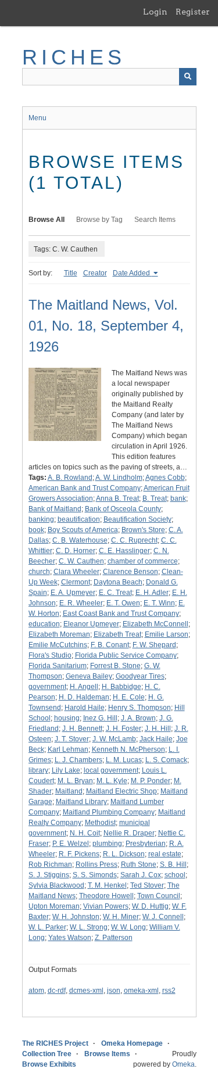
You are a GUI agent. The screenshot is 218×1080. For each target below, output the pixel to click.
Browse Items (107, 1054)
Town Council (158, 896)
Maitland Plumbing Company (109, 812)
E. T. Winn (159, 603)
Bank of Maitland (54, 509)
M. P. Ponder (150, 781)
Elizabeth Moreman (59, 634)
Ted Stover (147, 885)
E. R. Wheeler (81, 603)
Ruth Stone (138, 864)
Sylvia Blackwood (56, 885)
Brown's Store (143, 530)
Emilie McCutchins (57, 645)
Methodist (100, 823)
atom (36, 990)
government (47, 687)
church (39, 572)
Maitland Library (81, 802)
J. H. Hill (158, 728)
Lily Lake (66, 770)
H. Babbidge (121, 687)
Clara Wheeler (76, 572)
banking (41, 519)
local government (111, 770)
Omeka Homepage (132, 1043)
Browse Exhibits (49, 1064)
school (175, 875)
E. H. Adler (152, 593)
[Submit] (187, 76)
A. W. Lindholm (118, 477)
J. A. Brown (138, 718)
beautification (79, 519)
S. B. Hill (173, 864)
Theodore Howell (106, 896)
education (44, 624)
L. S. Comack (166, 760)
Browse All (46, 220)
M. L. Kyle (112, 781)
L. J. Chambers (78, 760)
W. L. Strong (89, 927)
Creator (95, 273)
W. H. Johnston (75, 917)
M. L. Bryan (75, 781)
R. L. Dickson (124, 854)
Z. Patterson (114, 938)
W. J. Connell (163, 917)
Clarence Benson (130, 572)
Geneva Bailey (89, 676)
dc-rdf (57, 990)
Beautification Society (137, 519)
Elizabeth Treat (117, 634)
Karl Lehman (68, 749)
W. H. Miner (121, 917)
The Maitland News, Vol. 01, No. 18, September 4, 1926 (106, 325)
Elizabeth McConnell (155, 624)
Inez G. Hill (100, 718)
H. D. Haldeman (84, 697)
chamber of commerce (143, 561)
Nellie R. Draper (129, 833)
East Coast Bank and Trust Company (121, 613)
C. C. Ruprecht (134, 540)
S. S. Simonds (95, 875)
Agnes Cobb (165, 477)
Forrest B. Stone (115, 666)
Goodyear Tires (140, 676)
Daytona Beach (118, 582)
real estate (164, 854)
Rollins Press (96, 864)
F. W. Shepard (154, 645)
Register (193, 11)
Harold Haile (85, 708)
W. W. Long (128, 927)
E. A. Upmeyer (73, 593)
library (38, 770)
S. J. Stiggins (48, 875)
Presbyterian (146, 843)
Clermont (75, 582)
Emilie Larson (166, 634)
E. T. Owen (123, 603)
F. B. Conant (110, 645)
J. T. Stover (72, 739)
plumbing (107, 843)
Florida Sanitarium (57, 666)
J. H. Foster (123, 728)
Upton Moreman (54, 906)
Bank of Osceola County (123, 509)
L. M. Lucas (124, 760)
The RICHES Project (55, 1043)
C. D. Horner (75, 551)
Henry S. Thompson (139, 708)
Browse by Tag (99, 220)
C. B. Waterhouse (80, 540)
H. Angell (84, 687)
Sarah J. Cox (140, 875)
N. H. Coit (85, 833)
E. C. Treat (115, 593)
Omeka (183, 1064)
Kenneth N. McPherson (128, 749)
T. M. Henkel (107, 885)
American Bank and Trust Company (84, 488)
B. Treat (154, 498)
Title (70, 273)
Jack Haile (156, 739)
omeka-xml (141, 990)
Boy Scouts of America (83, 530)
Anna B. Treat (117, 498)
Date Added (132, 273)
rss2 (169, 990)
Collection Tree (47, 1054)
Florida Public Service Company (126, 655)
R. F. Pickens (79, 854)
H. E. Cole (129, 697)
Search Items (155, 220)
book (36, 530)
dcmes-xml (86, 990)
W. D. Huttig (150, 906)
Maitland (69, 791)
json (113, 990)
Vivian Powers (105, 906)
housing (67, 718)
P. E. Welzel (70, 843)
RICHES (74, 57)
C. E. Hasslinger (124, 551)
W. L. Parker (47, 927)
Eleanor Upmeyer (91, 624)
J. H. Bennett (82, 728)
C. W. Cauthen (81, 561)
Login (155, 11)
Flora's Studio (50, 655)
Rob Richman (50, 864)
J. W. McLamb (114, 739)
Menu (37, 118)
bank (178, 498)
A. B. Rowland (70, 477)
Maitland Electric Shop (121, 791)
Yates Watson (69, 938)
